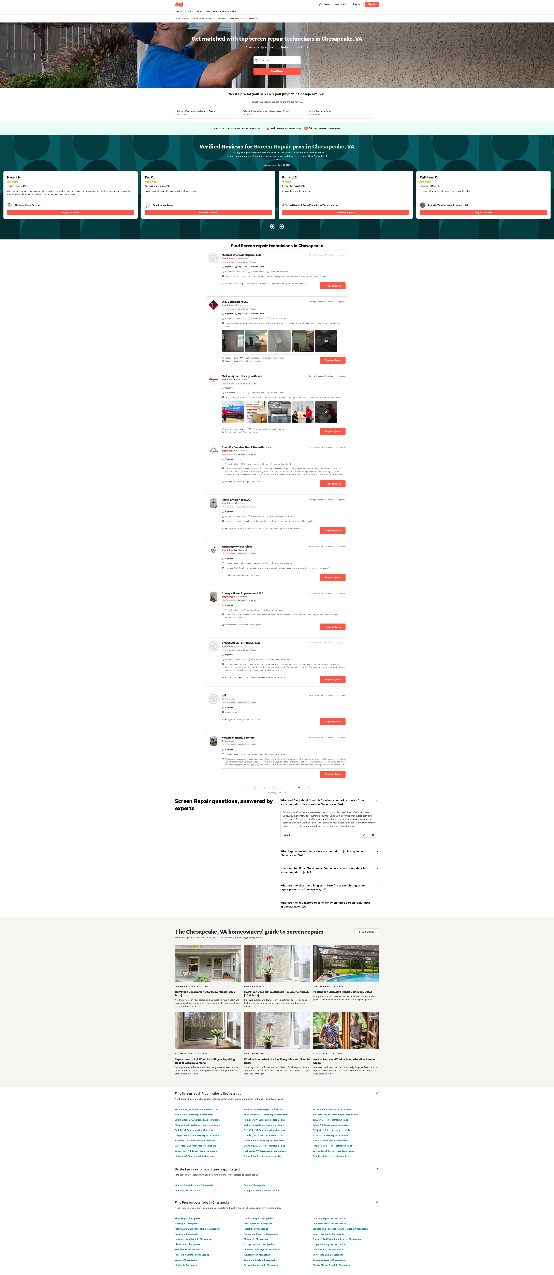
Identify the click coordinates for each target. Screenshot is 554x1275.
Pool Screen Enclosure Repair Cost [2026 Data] (342, 992)
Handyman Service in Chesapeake (261, 1190)
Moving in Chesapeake (186, 1265)
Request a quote (70, 212)
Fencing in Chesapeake (187, 1233)
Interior (179, 11)
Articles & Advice (228, 11)
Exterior (189, 11)
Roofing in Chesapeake (187, 1223)
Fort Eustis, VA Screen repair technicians (265, 1150)
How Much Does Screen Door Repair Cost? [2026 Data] (205, 993)
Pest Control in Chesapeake (258, 1223)
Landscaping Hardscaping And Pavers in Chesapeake (340, 1228)
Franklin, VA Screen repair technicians (332, 1145)
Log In (356, 4)
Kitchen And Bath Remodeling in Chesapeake (198, 1228)
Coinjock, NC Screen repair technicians (332, 1130)
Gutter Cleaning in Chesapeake (329, 1254)
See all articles (366, 931)
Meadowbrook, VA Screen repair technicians (197, 1125)
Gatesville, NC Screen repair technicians (333, 1150)
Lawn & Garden (203, 11)
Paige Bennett (321, 1054)
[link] (10, 205)
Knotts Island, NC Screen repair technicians (266, 1114)
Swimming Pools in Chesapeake (260, 1259)
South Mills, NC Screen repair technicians (196, 1150)
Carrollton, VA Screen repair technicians (195, 1145)
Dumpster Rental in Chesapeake (329, 1223)
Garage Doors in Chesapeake (259, 1244)
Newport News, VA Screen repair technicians (198, 1135)
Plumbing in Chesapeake (187, 1218)
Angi (246, 986)
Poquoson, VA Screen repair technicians (264, 1119)
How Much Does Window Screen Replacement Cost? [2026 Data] (276, 993)
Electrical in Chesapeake (187, 1244)
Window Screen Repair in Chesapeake (194, 1185)
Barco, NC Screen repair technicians (331, 1125)
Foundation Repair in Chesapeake (261, 1233)
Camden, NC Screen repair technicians (263, 1135)
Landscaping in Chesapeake (258, 1218)
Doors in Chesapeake (254, 1185)
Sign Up (372, 4)
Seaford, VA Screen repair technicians (263, 1156)
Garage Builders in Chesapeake (329, 1259)
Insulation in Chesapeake (257, 1254)
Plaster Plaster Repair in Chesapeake (332, 1265)
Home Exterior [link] (181, 18)
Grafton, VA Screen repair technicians (332, 1109)
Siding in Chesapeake (186, 1259)
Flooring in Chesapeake (256, 1228)
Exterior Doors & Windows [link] (203, 18)
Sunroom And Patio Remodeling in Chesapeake (337, 1239)
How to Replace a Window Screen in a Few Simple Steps (344, 1061)
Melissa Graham (183, 1054)
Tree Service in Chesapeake (189, 1249)
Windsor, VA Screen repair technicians (263, 1109)
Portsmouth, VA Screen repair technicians (196, 1109)
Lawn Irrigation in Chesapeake (328, 1233)
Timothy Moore (321, 986)
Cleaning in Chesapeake (256, 1239)
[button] (233, 341)
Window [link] (221, 18)
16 (299, 787)
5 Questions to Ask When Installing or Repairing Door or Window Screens (205, 1061)
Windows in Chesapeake (187, 1190)
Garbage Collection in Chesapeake (261, 1265)
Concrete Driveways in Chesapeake (262, 1249)
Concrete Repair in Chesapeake (329, 1218)
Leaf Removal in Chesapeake (328, 1249)
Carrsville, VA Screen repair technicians (264, 1140)
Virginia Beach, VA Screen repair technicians (197, 1119)
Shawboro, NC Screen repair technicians (264, 1145)
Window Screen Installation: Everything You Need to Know (276, 1061)
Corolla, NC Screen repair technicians (332, 1156)
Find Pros (277, 71)
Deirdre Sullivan (184, 986)
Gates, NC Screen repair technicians (331, 1135)
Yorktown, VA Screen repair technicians (264, 1125)
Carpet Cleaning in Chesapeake (329, 1244)
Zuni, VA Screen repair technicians (330, 1119)
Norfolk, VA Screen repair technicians (194, 1114)
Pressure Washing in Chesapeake (192, 1254)
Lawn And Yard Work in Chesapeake (193, 1239)
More (215, 11)
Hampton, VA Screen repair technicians (195, 1140)
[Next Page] (308, 787)
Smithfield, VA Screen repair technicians (264, 1130)
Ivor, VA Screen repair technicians (330, 1140)
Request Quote (333, 285)
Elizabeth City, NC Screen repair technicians (335, 1114)
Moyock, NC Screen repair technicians (194, 1156)
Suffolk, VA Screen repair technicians (194, 1130)
